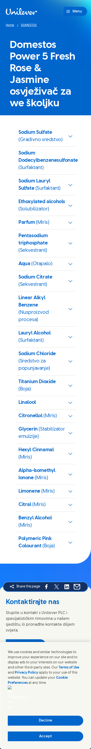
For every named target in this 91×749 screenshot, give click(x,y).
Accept (45, 736)
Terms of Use (69, 667)
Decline (45, 720)
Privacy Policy (26, 673)
